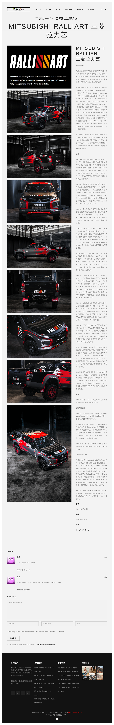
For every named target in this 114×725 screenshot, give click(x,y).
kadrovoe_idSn (40, 683)
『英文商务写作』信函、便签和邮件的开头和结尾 (68, 689)
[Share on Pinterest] (89, 530)
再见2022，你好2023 (64, 679)
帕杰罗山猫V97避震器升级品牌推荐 (68, 671)
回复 (105, 557)
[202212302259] (39, 67)
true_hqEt (38, 667)
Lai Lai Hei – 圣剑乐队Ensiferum (68, 675)
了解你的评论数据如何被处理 (45, 644)
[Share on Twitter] (80, 530)
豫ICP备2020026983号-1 (75, 712)
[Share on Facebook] (77, 530)
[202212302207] (39, 453)
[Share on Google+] (83, 530)
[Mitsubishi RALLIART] (39, 112)
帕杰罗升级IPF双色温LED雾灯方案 (67, 667)
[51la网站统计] (57, 719)
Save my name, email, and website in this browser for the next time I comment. (37, 631)
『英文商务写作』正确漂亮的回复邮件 (68, 683)
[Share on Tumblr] (86, 530)
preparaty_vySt (40, 675)
